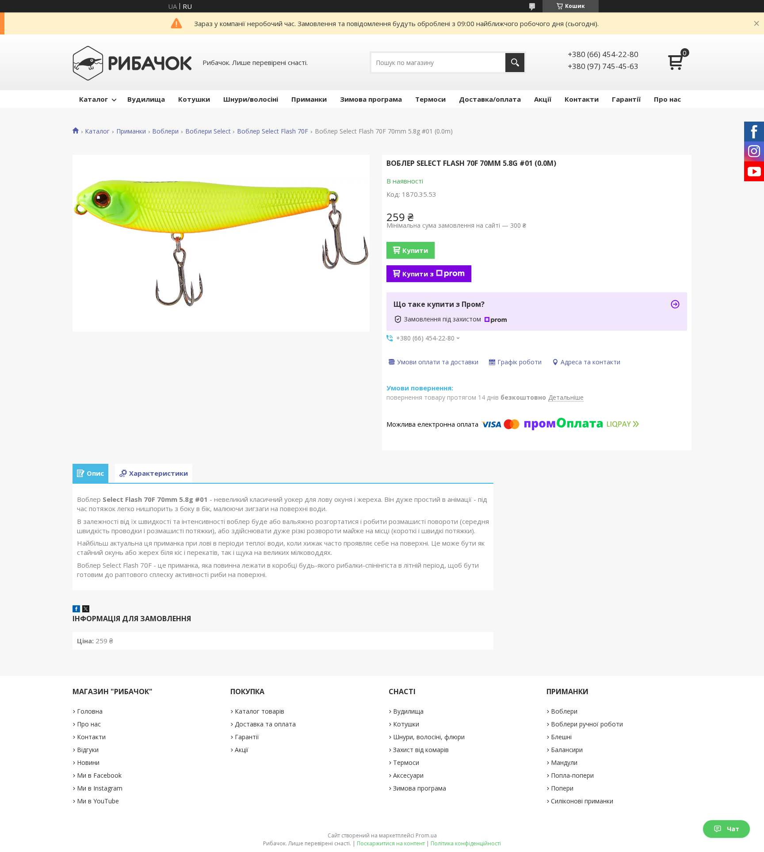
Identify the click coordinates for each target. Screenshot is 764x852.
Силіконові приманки (582, 801)
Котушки (194, 99)
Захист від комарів (421, 749)
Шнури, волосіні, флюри (429, 737)
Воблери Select (208, 131)
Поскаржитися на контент (391, 843)
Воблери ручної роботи (587, 724)
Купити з (418, 273)
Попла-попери (572, 775)
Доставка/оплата (490, 99)
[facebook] (76, 609)
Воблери (165, 131)
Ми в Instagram (99, 788)
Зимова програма (371, 99)
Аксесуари (408, 775)
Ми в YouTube (98, 801)
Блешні (561, 737)
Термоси (430, 99)
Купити (415, 250)
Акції (542, 99)
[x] (85, 609)
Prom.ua (426, 835)
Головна (90, 711)
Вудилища (146, 99)
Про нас (667, 99)
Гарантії (626, 99)
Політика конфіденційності (466, 843)
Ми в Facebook (99, 775)
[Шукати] (514, 62)
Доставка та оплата (265, 724)
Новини (88, 762)
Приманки (309, 99)
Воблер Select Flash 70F (272, 131)
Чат (733, 829)
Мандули (564, 762)
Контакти (582, 99)
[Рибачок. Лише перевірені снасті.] (132, 62)
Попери (562, 788)
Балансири (567, 749)
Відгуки (88, 749)
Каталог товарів (259, 711)
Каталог (93, 99)
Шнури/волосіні (250, 99)
